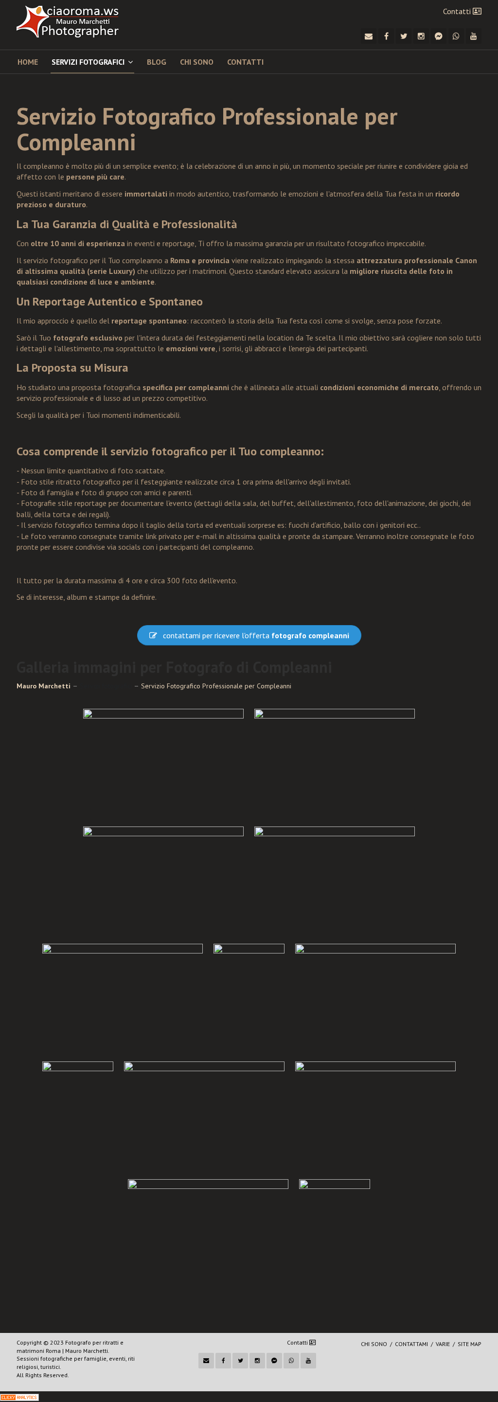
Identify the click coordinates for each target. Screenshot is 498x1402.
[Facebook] (386, 36)
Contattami (411, 1344)
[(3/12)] (163, 880)
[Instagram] (421, 36)
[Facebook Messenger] (438, 36)
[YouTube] (473, 36)
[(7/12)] (375, 997)
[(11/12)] (208, 1232)
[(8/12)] (77, 1115)
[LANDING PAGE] (76, 21)
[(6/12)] (249, 997)
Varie (443, 1344)
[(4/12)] (334, 880)
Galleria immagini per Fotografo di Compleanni (174, 667)
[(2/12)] (334, 762)
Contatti (458, 11)
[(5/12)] (122, 997)
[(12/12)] (334, 1232)
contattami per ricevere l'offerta (256, 635)
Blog (156, 62)
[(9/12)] (204, 1115)
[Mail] (368, 36)
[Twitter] (403, 36)
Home (28, 62)
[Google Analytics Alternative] (19, 1397)
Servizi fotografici (88, 62)
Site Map (469, 1344)
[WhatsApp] (456, 36)
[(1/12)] (163, 762)
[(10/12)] (375, 1115)
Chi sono (196, 62)
